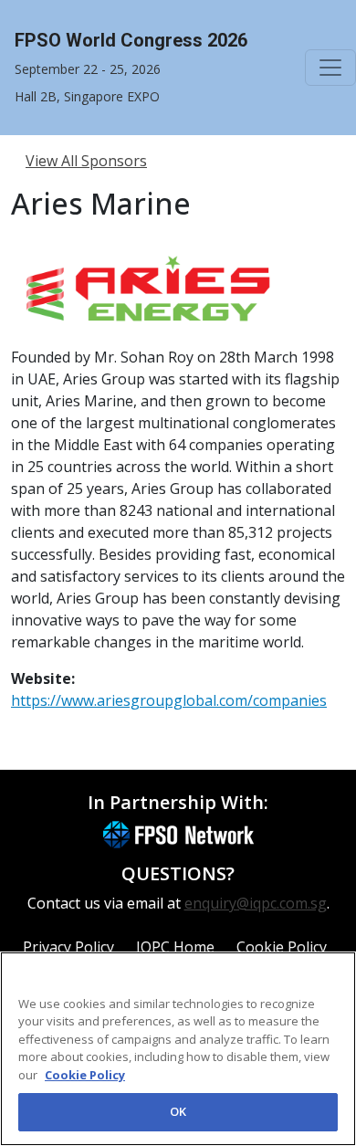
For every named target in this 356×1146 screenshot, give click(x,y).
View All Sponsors (86, 161)
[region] (178, 1048)
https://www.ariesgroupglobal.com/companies (169, 700)
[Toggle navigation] (330, 67)
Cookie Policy (85, 1075)
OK (178, 1111)
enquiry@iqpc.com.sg (255, 903)
